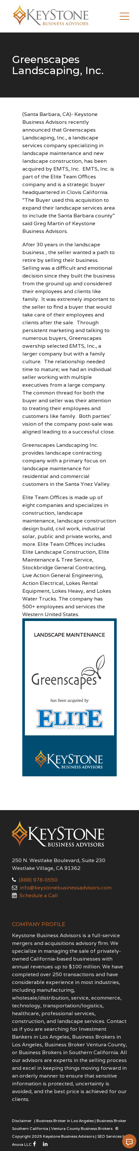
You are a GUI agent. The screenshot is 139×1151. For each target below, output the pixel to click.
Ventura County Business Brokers (81, 1128)
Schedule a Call (38, 895)
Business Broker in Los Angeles (65, 1120)
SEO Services (109, 1136)
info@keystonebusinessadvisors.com (66, 887)
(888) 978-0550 (38, 879)
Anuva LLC (22, 1144)
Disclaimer (22, 1120)
